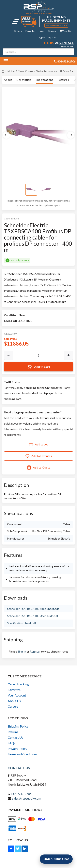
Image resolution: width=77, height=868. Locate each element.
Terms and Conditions (22, 754)
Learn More (66, 46)
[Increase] (68, 355)
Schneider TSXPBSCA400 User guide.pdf (32, 616)
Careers (13, 706)
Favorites (30, 30)
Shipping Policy (18, 726)
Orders (18, 30)
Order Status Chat (56, 859)
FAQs (11, 743)
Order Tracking (18, 684)
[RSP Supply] (38, 8)
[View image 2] (45, 189)
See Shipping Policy (56, 25)
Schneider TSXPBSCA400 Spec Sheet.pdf (33, 608)
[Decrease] (8, 355)
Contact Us (15, 737)
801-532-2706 (21, 794)
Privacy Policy (17, 748)
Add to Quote (41, 467)
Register (35, 651)
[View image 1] (31, 189)
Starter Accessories (46, 71)
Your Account (17, 695)
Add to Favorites (41, 456)
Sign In (22, 651)
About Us (14, 701)
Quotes (52, 30)
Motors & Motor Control (20, 71)
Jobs (41, 30)
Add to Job (41, 444)
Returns (13, 732)
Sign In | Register (47, 37)
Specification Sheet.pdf (21, 623)
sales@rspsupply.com (26, 798)
